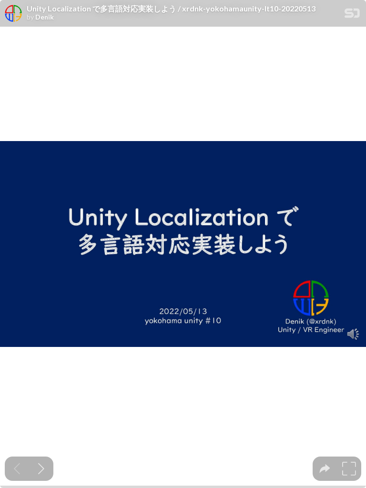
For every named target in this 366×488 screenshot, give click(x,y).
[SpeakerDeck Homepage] (352, 15)
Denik (44, 17)
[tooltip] (325, 468)
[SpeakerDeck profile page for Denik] (13, 14)
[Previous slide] (17, 468)
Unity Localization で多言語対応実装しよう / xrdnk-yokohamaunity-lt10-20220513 (171, 8)
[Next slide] (41, 468)
